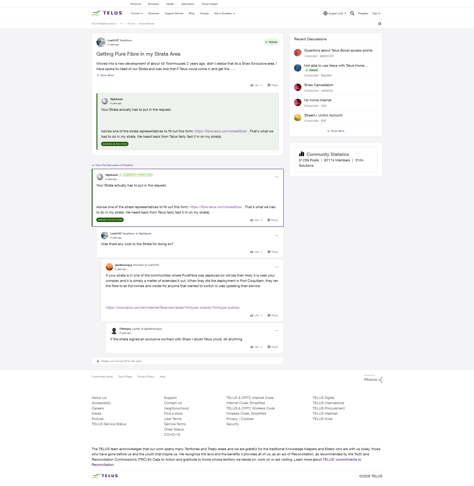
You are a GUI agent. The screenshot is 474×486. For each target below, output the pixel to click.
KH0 (323, 120)
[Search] (352, 13)
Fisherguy (125, 328)
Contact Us (173, 403)
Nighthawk (116, 99)
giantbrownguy (123, 264)
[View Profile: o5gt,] (297, 102)
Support (170, 398)
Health (170, 3)
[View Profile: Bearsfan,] (297, 68)
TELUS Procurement (329, 408)
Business (153, 3)
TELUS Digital (323, 398)
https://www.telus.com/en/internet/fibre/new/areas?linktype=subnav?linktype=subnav (173, 307)
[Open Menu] (379, 23)
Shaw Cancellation (318, 85)
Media (96, 413)
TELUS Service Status (109, 424)
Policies (98, 419)
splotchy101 (327, 55)
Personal (136, 3)
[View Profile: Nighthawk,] (105, 101)
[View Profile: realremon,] (297, 87)
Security (232, 424)
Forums (131, 23)
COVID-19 (172, 434)
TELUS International (328, 403)
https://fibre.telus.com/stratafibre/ (220, 131)
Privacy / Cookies (240, 419)
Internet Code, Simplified (245, 403)
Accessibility (101, 403)
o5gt (323, 105)
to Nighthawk (143, 233)
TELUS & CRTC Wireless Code (250, 408)
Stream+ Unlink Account (323, 115)
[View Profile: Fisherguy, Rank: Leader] (114, 330)
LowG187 (113, 40)
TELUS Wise (322, 419)
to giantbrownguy (151, 328)
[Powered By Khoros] (373, 379)
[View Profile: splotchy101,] (297, 52)
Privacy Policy (146, 376)
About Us (99, 398)
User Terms (173, 419)
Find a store (173, 413)
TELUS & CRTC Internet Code (249, 398)
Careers (98, 408)
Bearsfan (326, 75)
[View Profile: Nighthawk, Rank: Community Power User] (100, 177)
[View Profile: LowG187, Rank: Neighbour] (101, 42)
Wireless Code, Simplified (246, 413)
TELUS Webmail (325, 413)
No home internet (317, 100)
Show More (107, 75)
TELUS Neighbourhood (103, 23)
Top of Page (125, 376)
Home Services (146, 23)
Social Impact (210, 3)
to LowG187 (152, 264)
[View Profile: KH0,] (297, 117)
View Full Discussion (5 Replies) (114, 165)
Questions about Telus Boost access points (338, 50)
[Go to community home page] (107, 13)
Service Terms (175, 424)
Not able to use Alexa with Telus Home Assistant (334, 65)
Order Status (174, 429)
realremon (327, 90)
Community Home (102, 376)
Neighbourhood (176, 408)
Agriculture (187, 3)
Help (162, 376)
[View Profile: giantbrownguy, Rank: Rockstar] (109, 267)
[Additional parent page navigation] (121, 23)
